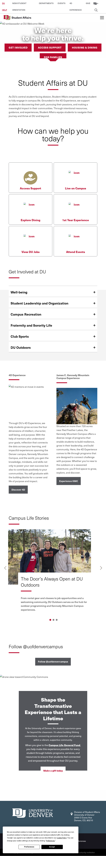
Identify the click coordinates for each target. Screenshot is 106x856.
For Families (53, 57)
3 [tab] (57, 620)
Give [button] (88, 3)
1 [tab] (50, 620)
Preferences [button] (50, 841)
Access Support (49, 47)
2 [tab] (53, 620)
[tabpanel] (53, 572)
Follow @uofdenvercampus (53, 661)
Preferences (29, 847)
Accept (52, 847)
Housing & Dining (84, 47)
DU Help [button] (4, 4)
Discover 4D (18, 489)
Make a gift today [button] (53, 770)
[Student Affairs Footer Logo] (32, 812)
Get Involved (18, 47)
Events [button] (61, 3)
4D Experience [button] (76, 4)
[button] (96, 3)
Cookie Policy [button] (62, 838)
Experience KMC (68, 481)
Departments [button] (46, 3)
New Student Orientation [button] (19, 4)
